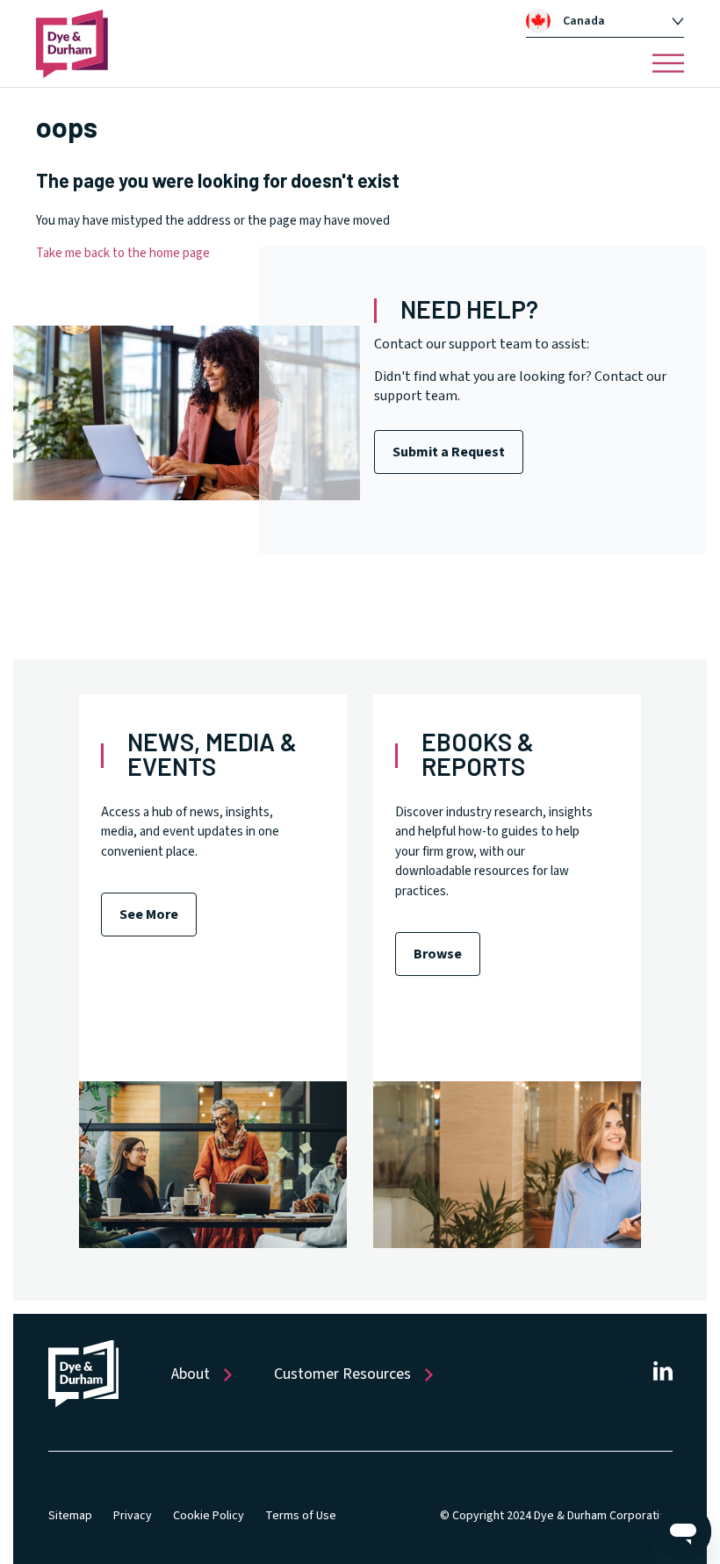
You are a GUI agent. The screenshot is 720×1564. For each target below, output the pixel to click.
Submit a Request (448, 452)
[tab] (605, 21)
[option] (614, 21)
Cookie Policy (208, 1516)
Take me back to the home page (123, 253)
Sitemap (70, 1516)
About (190, 1374)
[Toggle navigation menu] (668, 63)
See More (148, 914)
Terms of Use (300, 1516)
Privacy (132, 1516)
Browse (438, 954)
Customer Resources (342, 1374)
